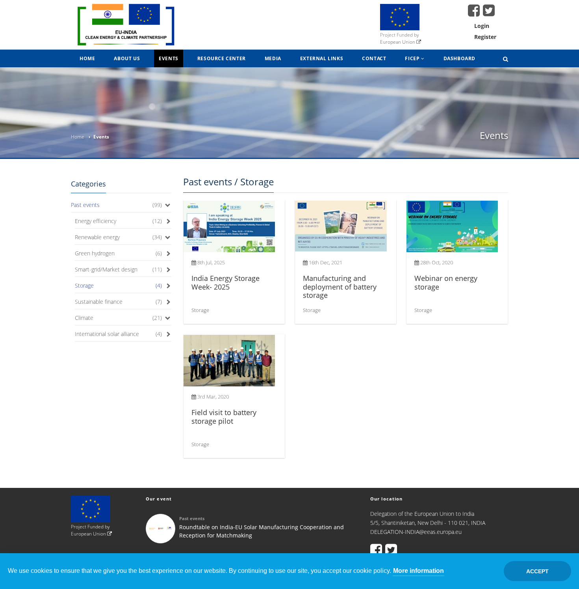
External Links (321, 58)
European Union (398, 42)
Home (87, 58)
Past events (85, 205)
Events (168, 58)
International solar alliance (107, 334)
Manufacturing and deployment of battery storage (340, 286)
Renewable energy (97, 237)
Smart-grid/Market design (106, 269)
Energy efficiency (95, 221)
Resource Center (221, 58)
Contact (374, 58)
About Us (127, 58)
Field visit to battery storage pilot (223, 417)
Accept (537, 571)
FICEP (413, 58)
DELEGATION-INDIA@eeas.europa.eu (416, 531)
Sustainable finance (98, 301)
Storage (84, 285)
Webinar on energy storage (445, 282)
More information (418, 570)
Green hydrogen (95, 253)
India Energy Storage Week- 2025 (225, 282)
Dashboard (459, 58)
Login (481, 26)
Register (485, 37)
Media (273, 58)
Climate (84, 317)
